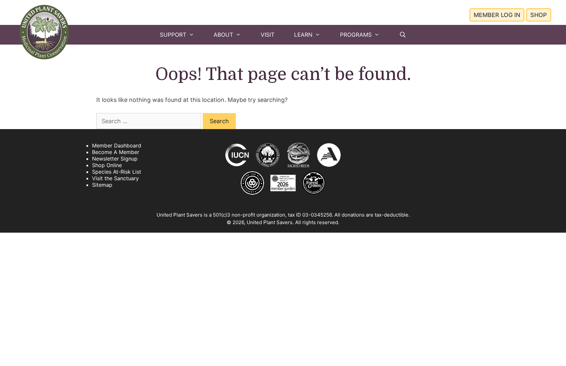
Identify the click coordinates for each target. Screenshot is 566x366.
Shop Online (107, 165)
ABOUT (223, 34)
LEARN (303, 34)
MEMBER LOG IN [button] (497, 14)
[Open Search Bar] (402, 35)
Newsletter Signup (115, 158)
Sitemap (102, 185)
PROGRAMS (356, 34)
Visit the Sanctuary (115, 178)
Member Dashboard (116, 145)
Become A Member (115, 152)
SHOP (538, 14)
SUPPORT (173, 34)
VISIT (267, 34)
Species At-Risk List (116, 171)
